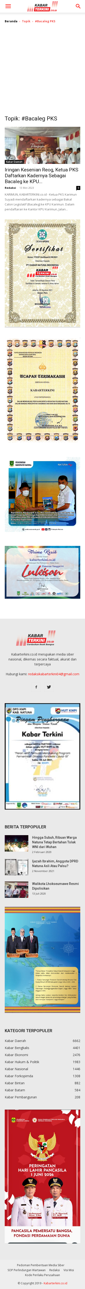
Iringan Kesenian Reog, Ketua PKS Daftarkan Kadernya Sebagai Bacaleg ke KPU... (41, 175)
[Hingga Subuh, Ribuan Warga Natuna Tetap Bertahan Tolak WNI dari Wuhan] (16, 843)
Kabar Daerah (14, 161)
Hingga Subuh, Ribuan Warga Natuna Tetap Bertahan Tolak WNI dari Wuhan (54, 842)
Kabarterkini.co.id (55, 1283)
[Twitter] (49, 687)
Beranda (11, 21)
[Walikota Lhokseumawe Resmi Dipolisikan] (16, 889)
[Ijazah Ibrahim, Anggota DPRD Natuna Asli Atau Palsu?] (16, 867)
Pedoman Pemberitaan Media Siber (40, 1265)
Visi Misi (69, 1270)
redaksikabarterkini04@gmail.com (53, 674)
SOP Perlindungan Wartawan (27, 1270)
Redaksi (10, 187)
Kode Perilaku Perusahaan (42, 1275)
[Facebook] (36, 687)
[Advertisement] (42, 72)
